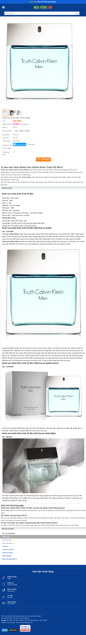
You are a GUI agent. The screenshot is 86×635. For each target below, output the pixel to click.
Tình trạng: (6, 141)
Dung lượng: (7, 131)
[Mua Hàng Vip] (43, 7)
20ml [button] (21, 131)
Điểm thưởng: (7, 124)
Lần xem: (6, 138)
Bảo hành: (6, 135)
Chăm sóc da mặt (8, 549)
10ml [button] (16, 131)
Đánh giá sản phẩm (8, 529)
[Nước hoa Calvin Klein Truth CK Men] (6, 113)
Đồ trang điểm (6, 556)
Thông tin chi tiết (7, 188)
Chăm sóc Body (7, 553)
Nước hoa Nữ (8, 540)
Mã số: (5, 127)
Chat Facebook (21, 145)
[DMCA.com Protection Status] (9, 630)
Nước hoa (6, 537)
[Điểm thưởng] (26, 124)
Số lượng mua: (6, 153)
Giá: (4, 121)
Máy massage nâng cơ (9, 559)
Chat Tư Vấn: (7, 145)
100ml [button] (27, 131)
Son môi (5, 546)
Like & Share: (7, 148)
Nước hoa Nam (8, 543)
